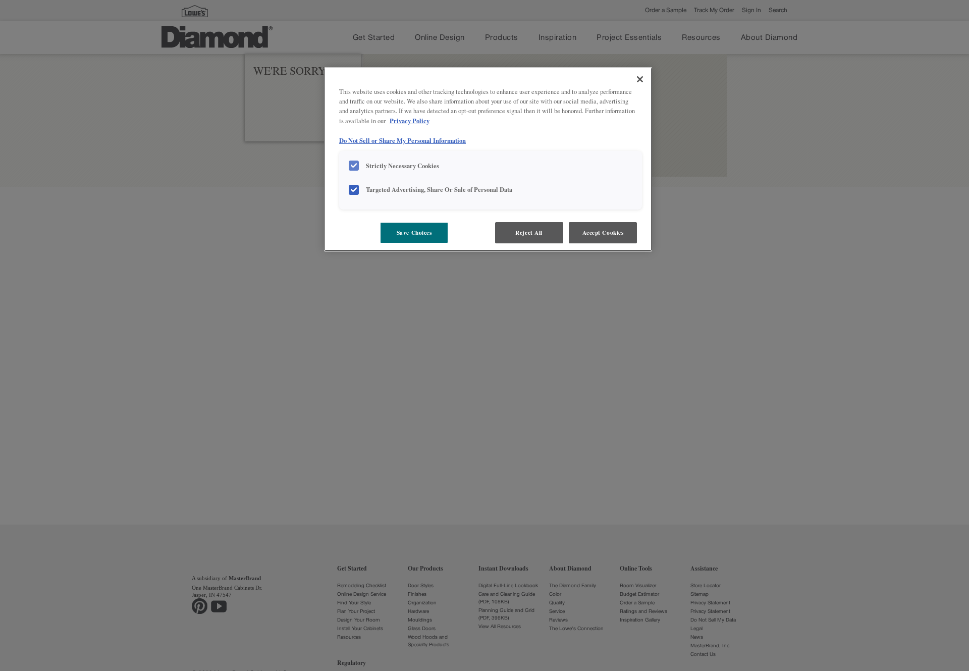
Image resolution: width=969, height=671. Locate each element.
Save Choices (414, 232)
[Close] (640, 79)
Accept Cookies (603, 232)
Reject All (529, 232)
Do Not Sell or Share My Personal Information (402, 140)
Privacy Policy (409, 120)
